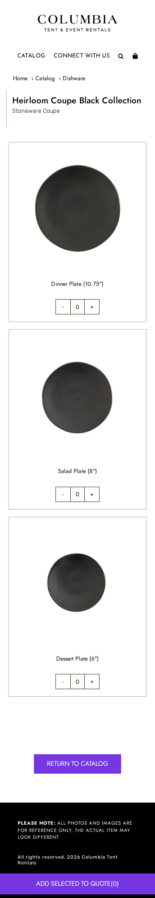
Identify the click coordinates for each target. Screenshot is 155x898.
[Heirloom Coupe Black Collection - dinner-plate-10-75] (77, 146)
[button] (121, 56)
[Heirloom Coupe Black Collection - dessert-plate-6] (77, 521)
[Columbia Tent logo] (77, 17)
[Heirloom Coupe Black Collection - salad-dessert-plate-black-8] (77, 334)
